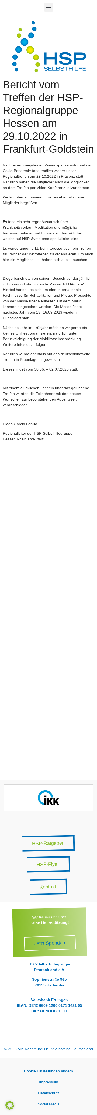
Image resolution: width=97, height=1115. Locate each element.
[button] (48, 7)
